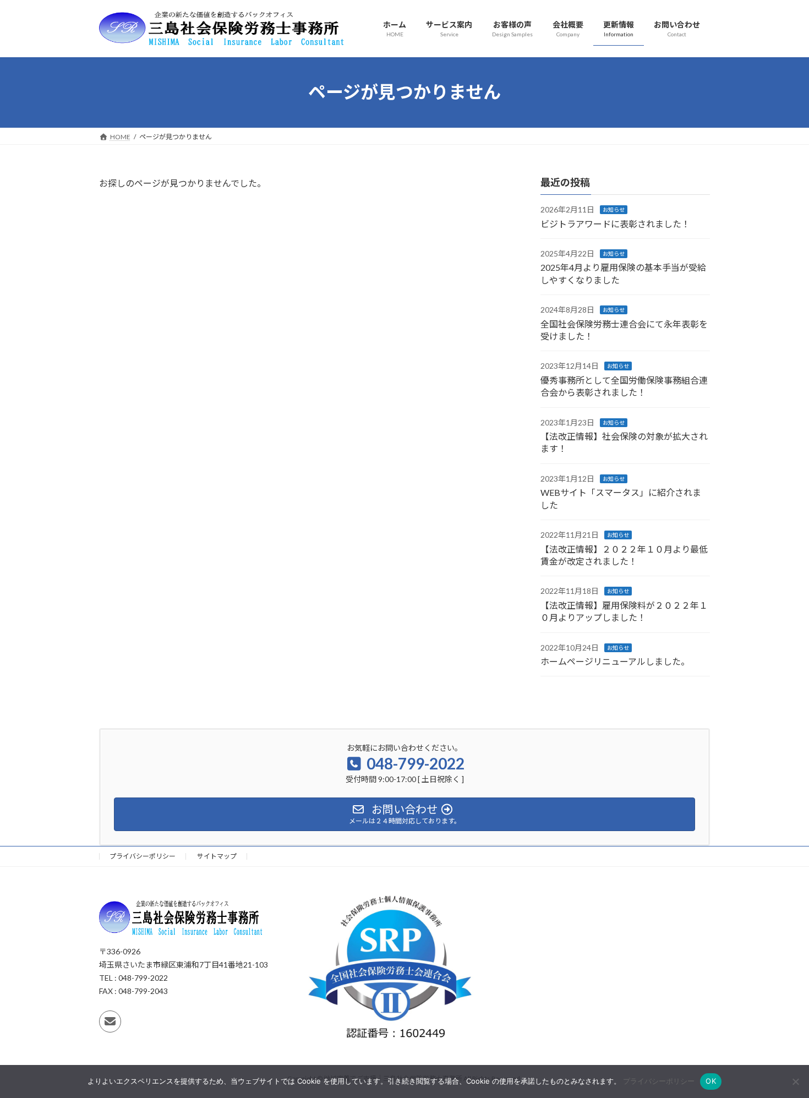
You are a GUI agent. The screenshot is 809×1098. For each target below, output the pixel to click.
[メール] (110, 1021)
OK (711, 1081)
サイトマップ (217, 856)
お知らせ (614, 209)
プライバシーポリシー (143, 856)
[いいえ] (795, 1081)
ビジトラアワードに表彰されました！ (615, 223)
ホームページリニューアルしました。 (615, 661)
